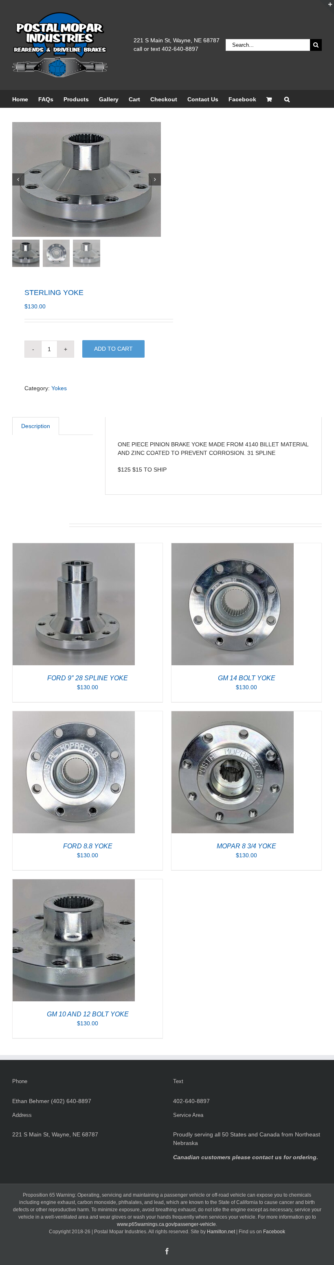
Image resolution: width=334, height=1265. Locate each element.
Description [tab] (35, 426)
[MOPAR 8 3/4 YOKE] (232, 715)
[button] (287, 98)
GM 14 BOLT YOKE (246, 678)
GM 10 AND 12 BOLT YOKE (88, 1014)
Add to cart (113, 348)
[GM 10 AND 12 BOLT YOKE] (74, 883)
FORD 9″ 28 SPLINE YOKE (87, 678)
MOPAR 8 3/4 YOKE (246, 846)
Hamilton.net (221, 1231)
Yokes (59, 388)
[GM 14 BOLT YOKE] (232, 547)
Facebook (274, 1231)
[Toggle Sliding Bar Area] (326, 7)
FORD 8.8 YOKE (87, 846)
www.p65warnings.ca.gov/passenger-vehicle (166, 1224)
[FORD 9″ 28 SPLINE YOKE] (74, 547)
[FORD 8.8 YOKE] (74, 715)
